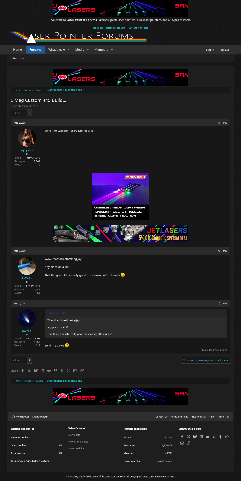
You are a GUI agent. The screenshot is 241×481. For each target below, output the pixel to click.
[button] (69, 50)
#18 (225, 250)
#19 (225, 303)
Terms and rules (179, 416)
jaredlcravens (164, 461)
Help (211, 416)
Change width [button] (40, 416)
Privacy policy (198, 416)
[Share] (219, 122)
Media (79, 50)
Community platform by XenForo (97, 476)
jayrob (17, 106)
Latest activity (76, 448)
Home (17, 50)
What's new (56, 50)
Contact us (162, 416)
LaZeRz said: (54, 313)
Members (101, 50)
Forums (35, 50)
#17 (225, 122)
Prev (17, 113)
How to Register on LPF (109, 27)
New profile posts (78, 441)
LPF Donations (138, 27)
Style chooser (21, 416)
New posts (18, 58)
